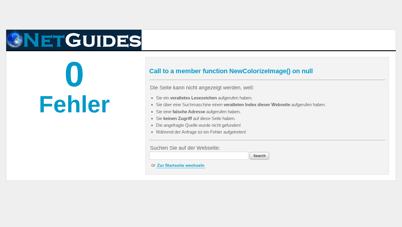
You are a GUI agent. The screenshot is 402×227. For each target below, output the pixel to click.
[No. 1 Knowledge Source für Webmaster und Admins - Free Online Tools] (74, 40)
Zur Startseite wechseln (181, 165)
